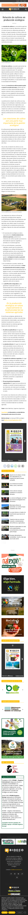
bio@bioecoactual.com (16, 869)
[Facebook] (11, 873)
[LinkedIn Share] (12, 466)
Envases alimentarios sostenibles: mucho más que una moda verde (18, 537)
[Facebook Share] (4, 466)
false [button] (3, 841)
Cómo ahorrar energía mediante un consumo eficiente (16, 492)
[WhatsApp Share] (15, 466)
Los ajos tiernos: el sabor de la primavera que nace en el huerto (18, 513)
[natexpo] (8, 842)
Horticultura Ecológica (9, 13)
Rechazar (12, 912)
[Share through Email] (19, 466)
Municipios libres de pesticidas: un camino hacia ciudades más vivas (17, 506)
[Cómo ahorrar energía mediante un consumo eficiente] (5, 492)
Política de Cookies (17, 904)
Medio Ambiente (4, 494)
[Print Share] (22, 466)
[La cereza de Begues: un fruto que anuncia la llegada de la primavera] (5, 499)
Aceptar (4, 912)
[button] (2, 9)
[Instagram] (14, 873)
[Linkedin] (18, 873)
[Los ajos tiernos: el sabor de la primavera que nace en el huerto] (5, 514)
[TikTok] (22, 873)
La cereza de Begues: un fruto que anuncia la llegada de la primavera (18, 499)
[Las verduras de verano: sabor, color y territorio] (5, 485)
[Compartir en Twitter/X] (8, 466)
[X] (17, 877)
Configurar (19, 912)
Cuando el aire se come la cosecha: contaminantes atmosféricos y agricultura (17, 521)
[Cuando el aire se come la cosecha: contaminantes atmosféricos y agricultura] (5, 521)
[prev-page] (2, 542)
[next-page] (5, 542)
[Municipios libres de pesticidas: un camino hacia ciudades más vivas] (5, 506)
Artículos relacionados (7, 471)
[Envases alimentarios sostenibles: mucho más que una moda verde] (5, 537)
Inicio (2, 13)
